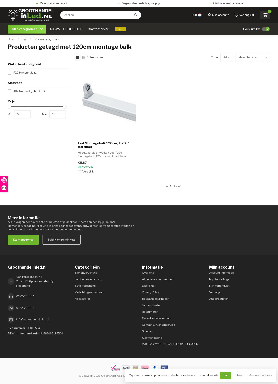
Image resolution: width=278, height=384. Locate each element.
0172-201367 (25, 296)
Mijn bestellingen (220, 279)
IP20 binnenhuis (25, 72)
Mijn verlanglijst (219, 286)
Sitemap (147, 331)
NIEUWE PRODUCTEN (66, 29)
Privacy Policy (151, 292)
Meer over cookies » (260, 375)
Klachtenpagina (152, 338)
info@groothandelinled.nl (32, 319)
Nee (240, 375)
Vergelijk (88, 171)
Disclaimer (148, 286)
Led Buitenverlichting (88, 279)
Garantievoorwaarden (156, 318)
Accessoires (83, 299)
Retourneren (150, 312)
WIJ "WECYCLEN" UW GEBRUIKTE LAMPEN (170, 344)
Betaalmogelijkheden (155, 299)
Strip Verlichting (85, 286)
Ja (225, 375)
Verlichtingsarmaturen (89, 292)
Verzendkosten (151, 305)
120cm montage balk (46, 39)
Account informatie (221, 273)
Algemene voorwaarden (157, 279)
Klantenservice (98, 29)
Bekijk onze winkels (61, 240)
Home (11, 39)
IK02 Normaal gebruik (29, 91)
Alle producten (219, 299)
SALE (120, 29)
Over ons (148, 273)
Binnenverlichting (86, 273)
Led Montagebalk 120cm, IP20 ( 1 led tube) (104, 145)
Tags (24, 39)
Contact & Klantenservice (158, 325)
